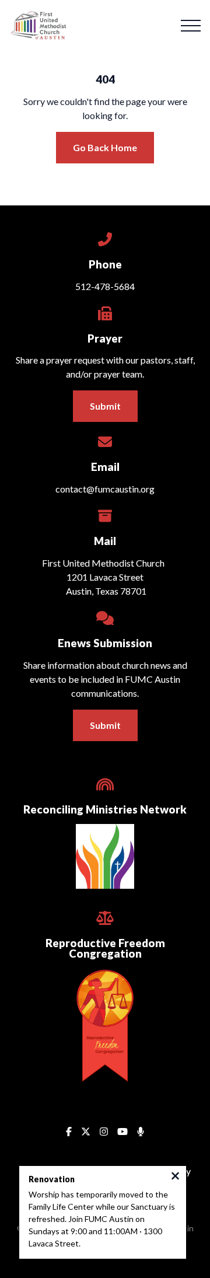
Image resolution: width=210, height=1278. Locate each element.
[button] (191, 26)
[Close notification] (175, 1177)
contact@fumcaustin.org (105, 488)
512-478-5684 (105, 286)
